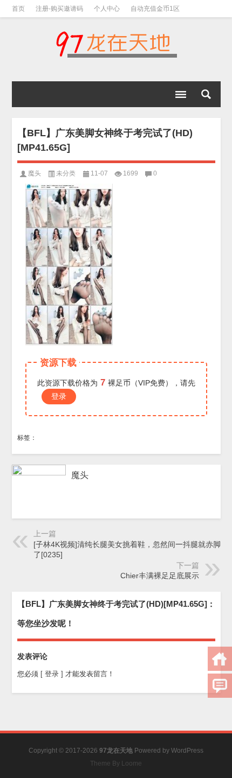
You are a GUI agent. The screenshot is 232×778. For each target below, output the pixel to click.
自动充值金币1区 (155, 8)
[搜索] (206, 94)
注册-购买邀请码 (59, 8)
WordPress (187, 750)
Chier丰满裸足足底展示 (159, 575)
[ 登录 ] (51, 674)
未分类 (66, 173)
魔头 (34, 173)
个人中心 (107, 8)
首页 (18, 8)
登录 (58, 396)
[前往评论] (220, 686)
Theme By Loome (116, 763)
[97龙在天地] (116, 44)
